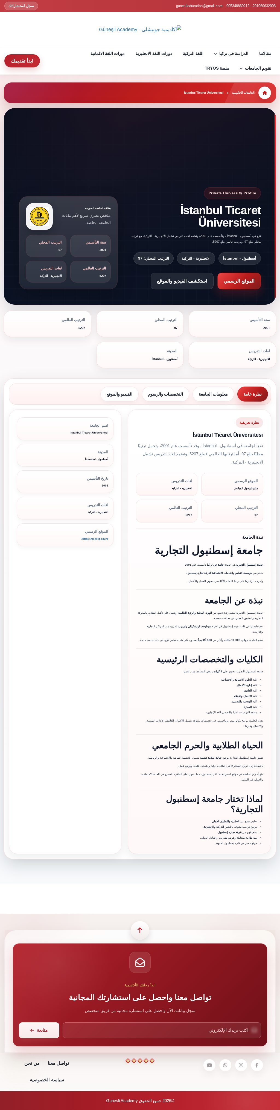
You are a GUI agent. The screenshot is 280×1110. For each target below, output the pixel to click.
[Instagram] (241, 1065)
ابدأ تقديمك (22, 61)
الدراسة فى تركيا (233, 53)
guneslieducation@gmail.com (199, 6)
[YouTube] (209, 1065)
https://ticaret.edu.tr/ (94, 538)
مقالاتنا (265, 53)
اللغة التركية (193, 53)
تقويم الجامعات (258, 68)
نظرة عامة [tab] (253, 394)
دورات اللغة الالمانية (108, 53)
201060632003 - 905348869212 (251, 6)
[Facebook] (257, 1065)
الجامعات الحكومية (243, 92)
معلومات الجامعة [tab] (213, 394)
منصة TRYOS (217, 68)
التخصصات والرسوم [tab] (165, 394)
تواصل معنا (58, 1063)
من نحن (32, 1063)
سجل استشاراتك (21, 6)
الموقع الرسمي (239, 281)
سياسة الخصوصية (47, 1079)
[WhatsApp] (225, 1065)
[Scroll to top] (140, 930)
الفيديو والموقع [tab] (119, 394)
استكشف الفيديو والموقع (182, 281)
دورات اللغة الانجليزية (154, 53)
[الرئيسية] (264, 93)
